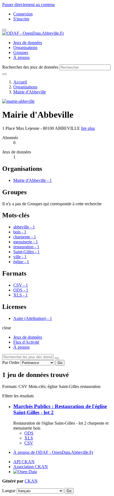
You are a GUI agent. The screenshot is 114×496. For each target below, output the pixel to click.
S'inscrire (21, 19)
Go (60, 363)
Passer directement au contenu (28, 4)
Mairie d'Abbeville (29, 92)
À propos (21, 57)
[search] (57, 358)
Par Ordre (10, 362)
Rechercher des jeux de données (30, 67)
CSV (28, 443)
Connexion (23, 14)
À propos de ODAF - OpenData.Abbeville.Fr (53, 452)
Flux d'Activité (26, 342)
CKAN (31, 481)
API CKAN (24, 461)
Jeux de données (27, 42)
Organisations (25, 47)
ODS (28, 433)
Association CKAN (30, 466)
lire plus (88, 128)
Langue (8, 490)
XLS (28, 438)
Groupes (20, 52)
